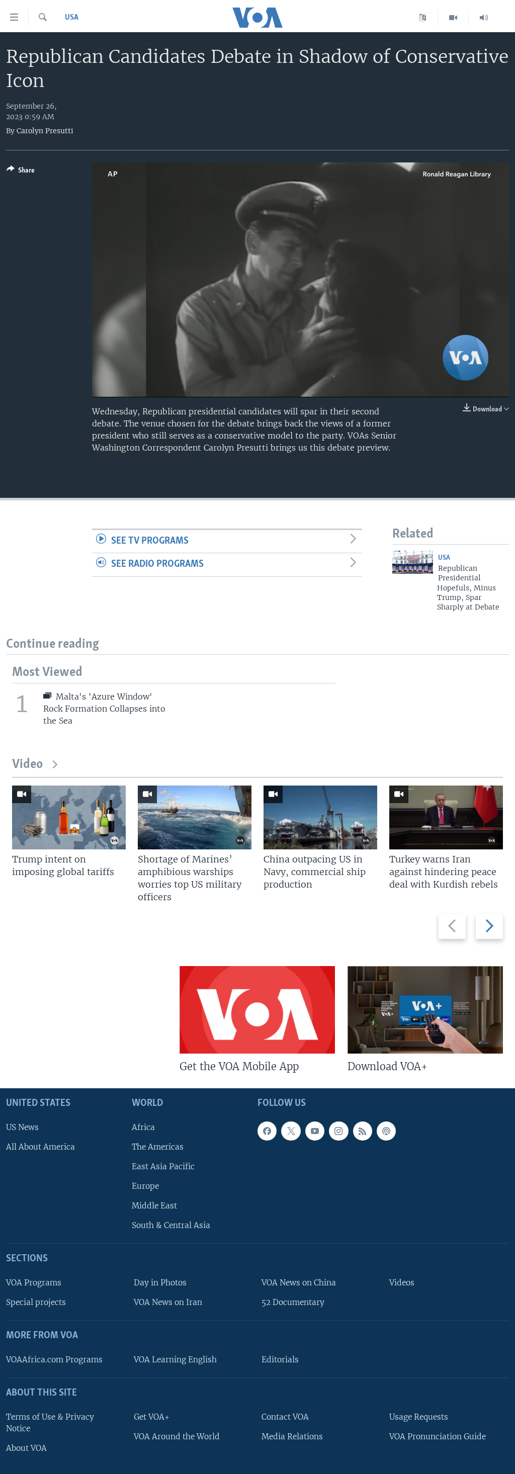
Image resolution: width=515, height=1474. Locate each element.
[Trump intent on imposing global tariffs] (69, 817)
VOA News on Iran (168, 1302)
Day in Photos (160, 1282)
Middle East (154, 1205)
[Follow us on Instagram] (338, 1130)
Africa (143, 1127)
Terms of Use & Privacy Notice (50, 1422)
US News (22, 1127)
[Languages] (422, 17)
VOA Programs (33, 1282)
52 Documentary (293, 1302)
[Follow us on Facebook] (267, 1130)
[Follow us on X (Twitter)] (290, 1130)
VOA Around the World (177, 1436)
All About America (40, 1146)
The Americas (158, 1146)
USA (71, 18)
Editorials (280, 1359)
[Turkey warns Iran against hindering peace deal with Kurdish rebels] (446, 817)
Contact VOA (285, 1416)
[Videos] (453, 17)
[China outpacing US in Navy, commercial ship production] (320, 817)
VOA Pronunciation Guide (437, 1436)
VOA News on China (299, 1282)
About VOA (26, 1448)
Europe (145, 1186)
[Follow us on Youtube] (314, 1130)
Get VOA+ (151, 1416)
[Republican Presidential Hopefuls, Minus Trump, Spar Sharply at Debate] (412, 562)
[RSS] (362, 1130)
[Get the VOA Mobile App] (257, 1010)
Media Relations (292, 1436)
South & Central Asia (171, 1225)
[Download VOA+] (425, 1010)
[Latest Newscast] (484, 17)
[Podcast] (386, 1130)
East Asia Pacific (163, 1166)
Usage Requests (418, 1416)
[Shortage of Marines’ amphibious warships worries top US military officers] (194, 817)
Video (27, 764)
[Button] (21, 172)
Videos (401, 1282)
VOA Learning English (175, 1359)
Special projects (36, 1302)
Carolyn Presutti (45, 130)
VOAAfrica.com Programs (54, 1359)
